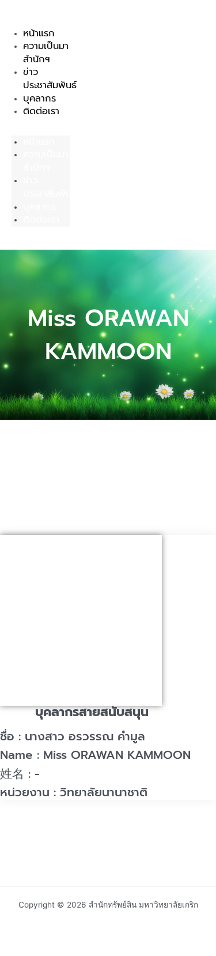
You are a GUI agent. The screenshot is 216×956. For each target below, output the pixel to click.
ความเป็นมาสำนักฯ (46, 52)
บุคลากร (39, 207)
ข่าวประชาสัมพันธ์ (50, 187)
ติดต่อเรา (41, 111)
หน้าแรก (39, 141)
